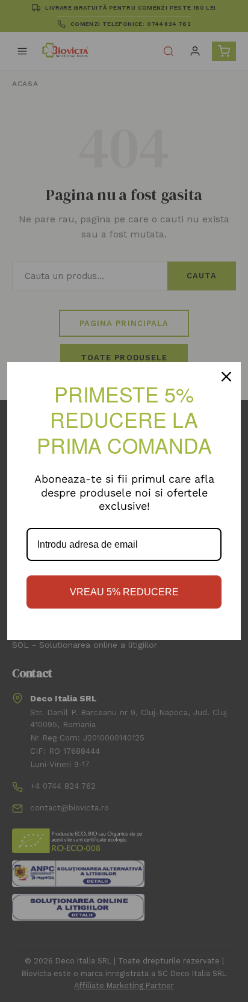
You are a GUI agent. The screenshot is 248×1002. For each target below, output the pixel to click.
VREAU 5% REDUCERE (124, 592)
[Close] (226, 376)
